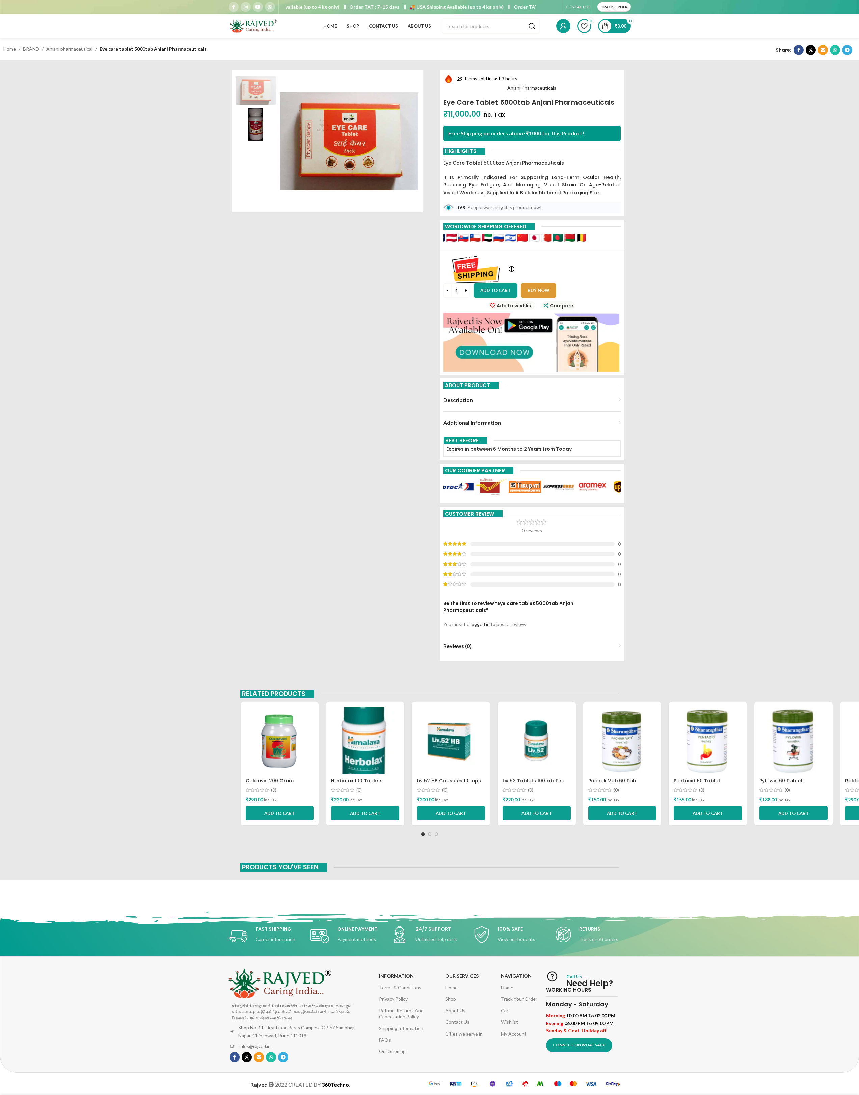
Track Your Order (519, 999)
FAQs (385, 1040)
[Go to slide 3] (436, 834)
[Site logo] (254, 25)
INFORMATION (396, 976)
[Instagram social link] (246, 7)
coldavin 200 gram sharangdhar (270, 784)
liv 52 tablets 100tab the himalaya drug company (534, 784)
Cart (505, 1010)
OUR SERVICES (462, 976)
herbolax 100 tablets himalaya (357, 784)
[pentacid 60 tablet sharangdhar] (708, 741)
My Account (514, 1034)
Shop (450, 999)
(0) (273, 790)
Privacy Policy (393, 999)
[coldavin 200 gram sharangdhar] (280, 741)
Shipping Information (401, 1028)
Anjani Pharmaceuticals (531, 88)
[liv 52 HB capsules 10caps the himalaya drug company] (451, 741)
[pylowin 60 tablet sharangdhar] (793, 741)
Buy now (538, 290)
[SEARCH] (532, 26)
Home (9, 49)
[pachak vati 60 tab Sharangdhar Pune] (622, 741)
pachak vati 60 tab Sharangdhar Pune (612, 784)
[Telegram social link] (847, 50)
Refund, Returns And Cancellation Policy (401, 1013)
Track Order (614, 7)
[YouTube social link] (258, 7)
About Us (455, 1010)
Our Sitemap (392, 1051)
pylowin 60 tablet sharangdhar (781, 784)
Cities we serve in (464, 1034)
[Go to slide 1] (423, 834)
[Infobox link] (266, 936)
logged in (480, 624)
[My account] (563, 26)
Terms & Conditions (400, 987)
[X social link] (811, 50)
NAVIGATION (516, 976)
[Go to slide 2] (429, 834)
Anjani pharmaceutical (69, 49)
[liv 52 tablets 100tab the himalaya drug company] (537, 741)
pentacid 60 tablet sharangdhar (697, 784)
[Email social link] (823, 50)
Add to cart (495, 290)
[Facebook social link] (234, 7)
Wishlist (509, 1022)
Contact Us (457, 1022)
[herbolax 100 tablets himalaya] (365, 741)
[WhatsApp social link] (270, 7)
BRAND (31, 49)
